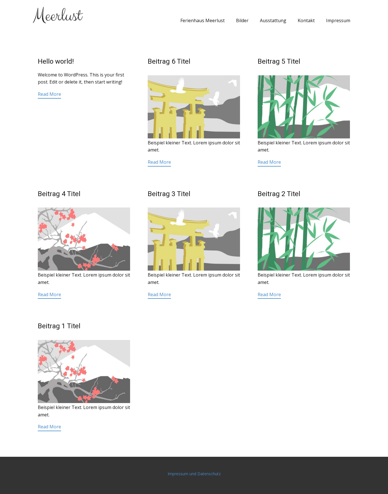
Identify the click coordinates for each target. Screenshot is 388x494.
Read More (49, 94)
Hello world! (56, 61)
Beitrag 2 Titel (279, 194)
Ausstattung (273, 20)
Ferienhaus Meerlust (202, 20)
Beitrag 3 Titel (169, 194)
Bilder (242, 20)
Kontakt (306, 20)
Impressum (338, 20)
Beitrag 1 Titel (59, 326)
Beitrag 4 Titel (59, 194)
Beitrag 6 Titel (169, 61)
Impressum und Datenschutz (194, 473)
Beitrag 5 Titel (279, 61)
